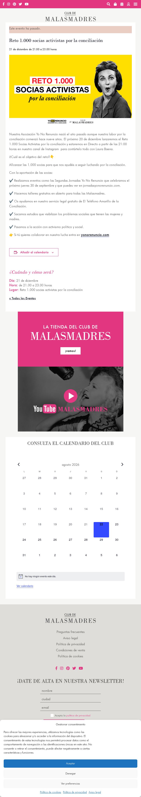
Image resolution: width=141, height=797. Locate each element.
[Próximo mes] (122, 464)
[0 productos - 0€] (115, 4)
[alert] (71, 576)
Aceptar (70, 763)
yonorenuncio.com (95, 234)
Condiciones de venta (70, 650)
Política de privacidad (75, 792)
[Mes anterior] (19, 464)
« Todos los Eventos (22, 298)
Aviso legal (95, 792)
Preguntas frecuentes (71, 632)
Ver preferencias (70, 783)
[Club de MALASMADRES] (71, 20)
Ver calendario (25, 586)
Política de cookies (50, 792)
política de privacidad (78, 715)
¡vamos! (70, 351)
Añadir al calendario (34, 252)
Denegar (71, 773)
